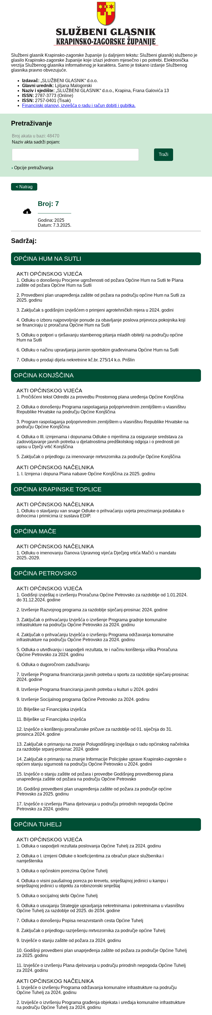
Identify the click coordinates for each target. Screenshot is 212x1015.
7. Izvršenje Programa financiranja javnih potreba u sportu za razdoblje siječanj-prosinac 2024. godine (103, 677)
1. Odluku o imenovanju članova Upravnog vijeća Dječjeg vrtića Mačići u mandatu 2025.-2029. (96, 555)
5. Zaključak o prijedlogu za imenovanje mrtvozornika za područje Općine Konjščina (99, 456)
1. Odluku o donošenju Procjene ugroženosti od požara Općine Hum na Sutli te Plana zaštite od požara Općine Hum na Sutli (100, 283)
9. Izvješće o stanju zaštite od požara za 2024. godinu (69, 940)
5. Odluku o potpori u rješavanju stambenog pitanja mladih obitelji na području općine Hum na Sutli (100, 337)
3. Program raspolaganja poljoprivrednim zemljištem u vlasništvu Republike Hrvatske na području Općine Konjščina (103, 424)
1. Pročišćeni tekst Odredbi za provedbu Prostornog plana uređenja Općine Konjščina (100, 397)
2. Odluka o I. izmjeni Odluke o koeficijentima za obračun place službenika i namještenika (90, 858)
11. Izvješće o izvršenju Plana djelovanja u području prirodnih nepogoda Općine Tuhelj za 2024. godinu (101, 968)
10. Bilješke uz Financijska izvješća (51, 709)
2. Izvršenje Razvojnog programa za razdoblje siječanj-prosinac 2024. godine (92, 609)
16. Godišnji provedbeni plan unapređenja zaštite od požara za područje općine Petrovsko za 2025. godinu (94, 791)
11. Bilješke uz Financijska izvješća (51, 719)
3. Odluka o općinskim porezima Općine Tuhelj (62, 870)
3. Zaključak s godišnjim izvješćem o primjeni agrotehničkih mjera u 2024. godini (95, 310)
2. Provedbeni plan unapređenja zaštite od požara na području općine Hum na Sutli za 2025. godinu (101, 297)
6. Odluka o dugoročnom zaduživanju (53, 664)
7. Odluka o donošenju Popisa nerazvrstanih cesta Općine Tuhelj (80, 920)
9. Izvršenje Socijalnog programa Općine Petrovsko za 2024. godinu (83, 699)
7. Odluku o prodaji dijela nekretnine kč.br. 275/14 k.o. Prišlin (76, 360)
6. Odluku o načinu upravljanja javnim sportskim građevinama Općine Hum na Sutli (98, 350)
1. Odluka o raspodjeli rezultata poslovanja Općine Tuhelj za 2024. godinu (89, 846)
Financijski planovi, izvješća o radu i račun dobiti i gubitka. (79, 105)
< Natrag (24, 186)
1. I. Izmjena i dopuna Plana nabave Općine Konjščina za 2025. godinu (86, 473)
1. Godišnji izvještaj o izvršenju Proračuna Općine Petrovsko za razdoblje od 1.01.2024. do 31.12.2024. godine (102, 597)
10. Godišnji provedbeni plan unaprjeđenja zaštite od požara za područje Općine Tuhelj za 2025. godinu (102, 953)
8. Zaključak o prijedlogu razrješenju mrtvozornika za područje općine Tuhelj (91, 930)
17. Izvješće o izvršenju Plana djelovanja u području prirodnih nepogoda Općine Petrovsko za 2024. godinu (95, 806)
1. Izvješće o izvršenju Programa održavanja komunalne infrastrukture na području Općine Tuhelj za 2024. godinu (97, 990)
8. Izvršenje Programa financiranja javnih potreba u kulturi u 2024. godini (87, 689)
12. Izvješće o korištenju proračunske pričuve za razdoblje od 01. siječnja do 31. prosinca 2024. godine (94, 732)
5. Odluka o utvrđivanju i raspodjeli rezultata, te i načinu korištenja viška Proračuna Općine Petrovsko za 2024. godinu (97, 652)
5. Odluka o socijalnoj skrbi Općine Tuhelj (57, 895)
